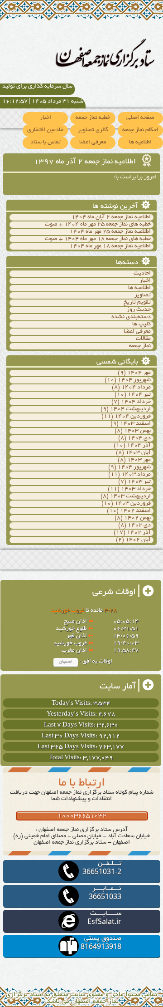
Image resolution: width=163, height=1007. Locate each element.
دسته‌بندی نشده (131, 317)
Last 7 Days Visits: (70, 725)
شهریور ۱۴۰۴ (134, 380)
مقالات (143, 339)
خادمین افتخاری (45, 130)
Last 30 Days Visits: (70, 736)
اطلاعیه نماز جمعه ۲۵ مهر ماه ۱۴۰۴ (110, 232)
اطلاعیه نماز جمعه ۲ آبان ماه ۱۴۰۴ (111, 217)
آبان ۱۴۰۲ (138, 540)
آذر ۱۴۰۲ (139, 533)
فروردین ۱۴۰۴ (133, 416)
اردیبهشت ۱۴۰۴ (130, 409)
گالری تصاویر (93, 130)
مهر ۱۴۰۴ (139, 373)
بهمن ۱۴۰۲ (137, 518)
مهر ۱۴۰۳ (139, 460)
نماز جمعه (140, 346)
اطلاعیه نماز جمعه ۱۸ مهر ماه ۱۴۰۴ (110, 246)
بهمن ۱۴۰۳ (137, 431)
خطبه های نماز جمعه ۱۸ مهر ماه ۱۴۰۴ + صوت (98, 239)
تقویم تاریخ (137, 303)
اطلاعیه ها (140, 142)
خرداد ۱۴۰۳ (136, 489)
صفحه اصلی (140, 118)
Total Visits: (66, 758)
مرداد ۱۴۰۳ (136, 475)
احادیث (142, 273)
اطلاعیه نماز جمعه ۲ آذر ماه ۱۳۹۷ (86, 162)
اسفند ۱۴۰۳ (135, 424)
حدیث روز (139, 310)
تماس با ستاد (45, 142)
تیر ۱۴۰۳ (139, 482)
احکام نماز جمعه (140, 130)
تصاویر (142, 295)
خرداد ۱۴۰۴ (136, 402)
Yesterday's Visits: (72, 714)
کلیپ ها (141, 324)
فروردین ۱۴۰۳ (133, 504)
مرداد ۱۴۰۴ (136, 387)
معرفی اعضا (92, 142)
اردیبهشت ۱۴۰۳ (130, 496)
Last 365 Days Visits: (68, 747)
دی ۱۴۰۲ (139, 525)
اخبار (45, 118)
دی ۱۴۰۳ (139, 438)
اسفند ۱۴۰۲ (135, 511)
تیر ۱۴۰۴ (139, 395)
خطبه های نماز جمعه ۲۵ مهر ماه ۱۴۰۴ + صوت (98, 224)
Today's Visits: (72, 703)
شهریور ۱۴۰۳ (134, 467)
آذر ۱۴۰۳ (139, 445)
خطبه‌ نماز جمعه (93, 118)
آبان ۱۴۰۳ (138, 453)
